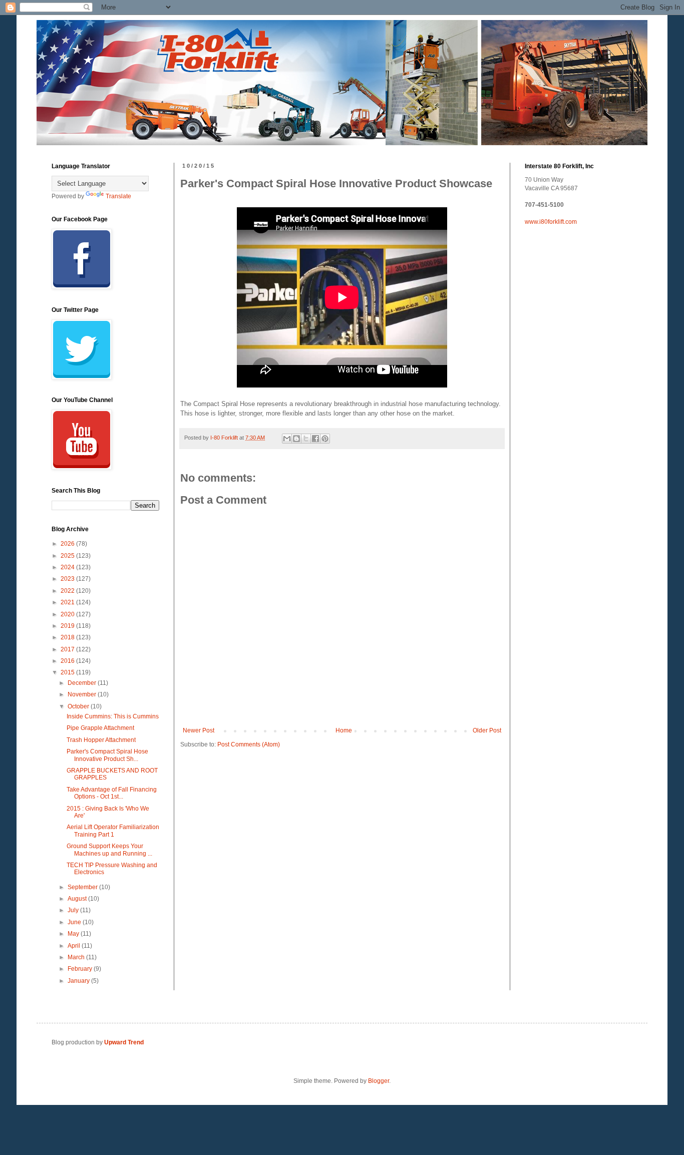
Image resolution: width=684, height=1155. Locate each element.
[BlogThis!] (296, 439)
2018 (68, 637)
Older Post (487, 730)
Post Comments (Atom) (248, 744)
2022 (68, 590)
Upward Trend (124, 1042)
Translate (118, 196)
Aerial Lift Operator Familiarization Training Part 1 (113, 831)
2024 (68, 567)
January (79, 980)
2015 (68, 672)
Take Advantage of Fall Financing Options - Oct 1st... (112, 793)
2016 (68, 660)
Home (343, 730)
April (75, 945)
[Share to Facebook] (315, 439)
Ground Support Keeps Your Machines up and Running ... (109, 850)
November (83, 694)
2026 (68, 543)
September (83, 887)
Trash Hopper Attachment (101, 739)
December (83, 682)
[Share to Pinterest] (325, 439)
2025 (68, 555)
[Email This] (287, 439)
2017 (68, 649)
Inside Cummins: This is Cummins (113, 716)
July (74, 910)
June (75, 922)
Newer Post (198, 730)
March (77, 957)
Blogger (378, 1080)
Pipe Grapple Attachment (100, 727)
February (81, 968)
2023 (68, 578)
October (79, 706)
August (78, 898)
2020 (68, 614)
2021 (68, 602)
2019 (68, 625)
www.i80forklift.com (551, 221)
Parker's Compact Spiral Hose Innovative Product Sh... (107, 755)
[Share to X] (306, 439)
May (74, 933)
